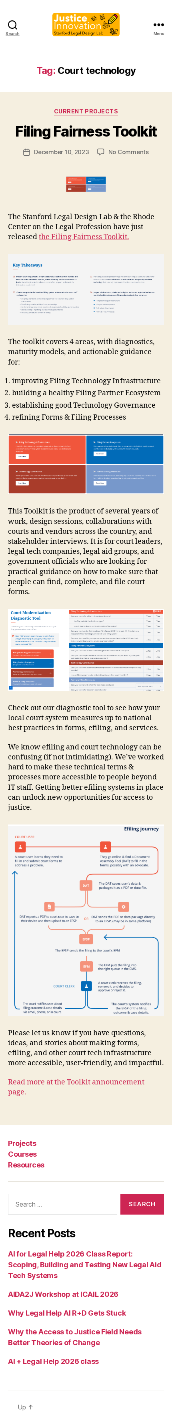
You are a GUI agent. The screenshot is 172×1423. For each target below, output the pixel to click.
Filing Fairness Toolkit (86, 131)
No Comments (128, 152)
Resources (26, 1165)
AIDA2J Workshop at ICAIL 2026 (63, 1294)
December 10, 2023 (61, 152)
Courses (22, 1154)
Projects (22, 1143)
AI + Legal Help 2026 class (53, 1361)
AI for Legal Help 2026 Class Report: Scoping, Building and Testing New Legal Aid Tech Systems (84, 1265)
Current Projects (86, 111)
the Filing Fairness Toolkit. (84, 237)
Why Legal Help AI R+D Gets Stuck (67, 1313)
